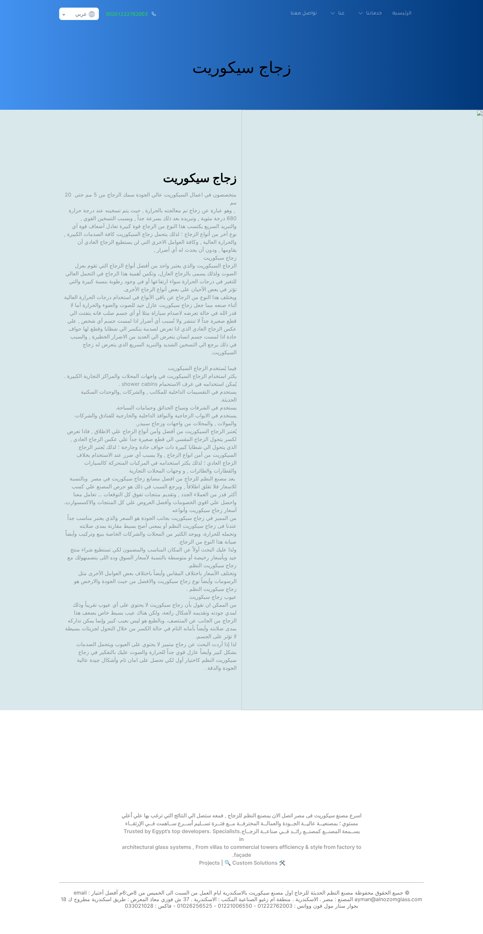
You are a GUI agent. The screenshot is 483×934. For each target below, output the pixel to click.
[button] (368, 13)
